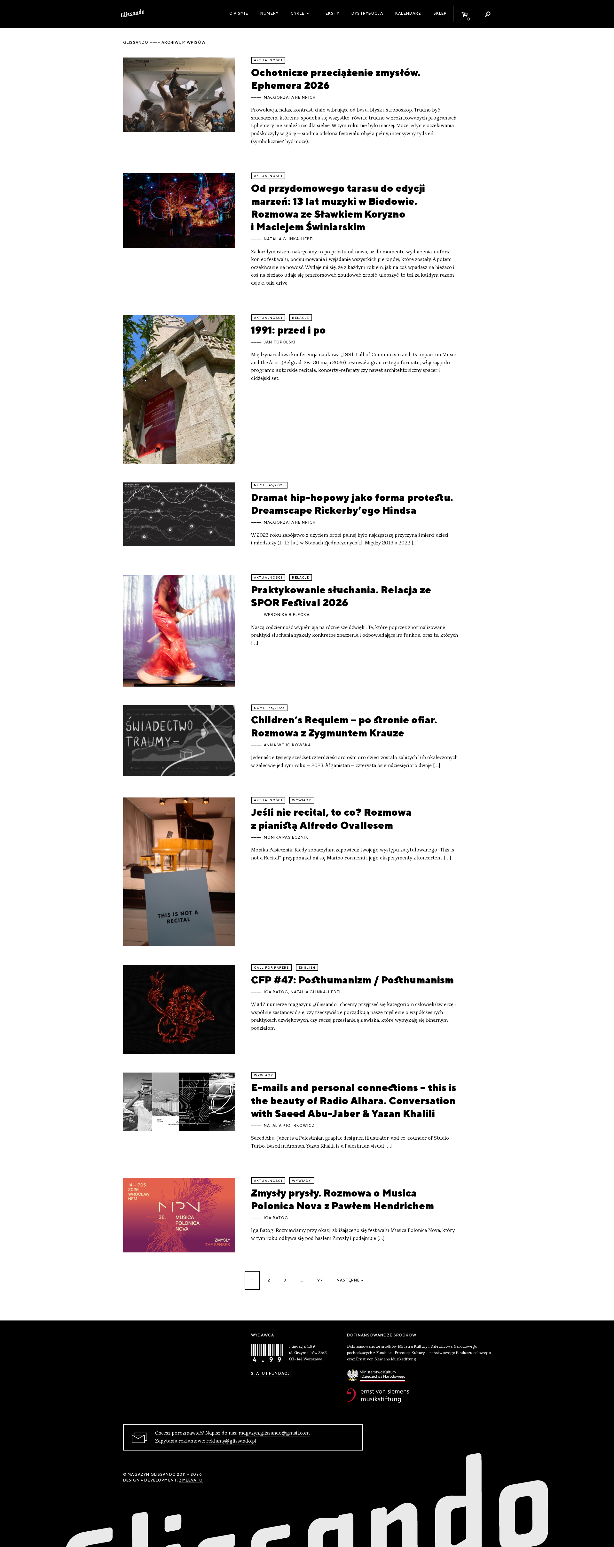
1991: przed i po (288, 330)
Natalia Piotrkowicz (289, 1125)
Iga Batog (276, 992)
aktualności (268, 60)
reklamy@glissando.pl (231, 1441)
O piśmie (238, 13)
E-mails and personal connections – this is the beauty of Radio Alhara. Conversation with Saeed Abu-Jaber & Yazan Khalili (353, 1100)
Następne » (350, 1280)
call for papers (271, 967)
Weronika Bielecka (287, 614)
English (307, 967)
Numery (269, 13)
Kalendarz (408, 13)
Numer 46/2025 (269, 485)
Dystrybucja (367, 13)
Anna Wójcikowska (287, 745)
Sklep (440, 13)
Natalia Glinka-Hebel (289, 239)
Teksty (331, 13)
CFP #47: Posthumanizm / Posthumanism (352, 980)
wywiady (301, 800)
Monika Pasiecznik (286, 837)
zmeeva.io (190, 1480)
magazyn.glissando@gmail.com (274, 1433)
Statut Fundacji (271, 1373)
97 (320, 1280)
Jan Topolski (279, 342)
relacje (300, 317)
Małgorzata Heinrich (290, 97)
